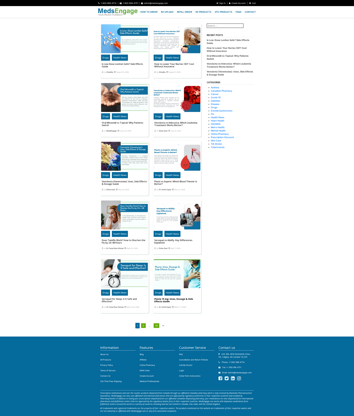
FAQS (238, 12)
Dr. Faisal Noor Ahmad (114, 248)
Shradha (109, 72)
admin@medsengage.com (156, 3)
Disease (215, 104)
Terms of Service (107, 370)
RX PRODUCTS (203, 12)
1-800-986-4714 (108, 3)
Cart (254, 3)
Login (181, 370)
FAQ (181, 354)
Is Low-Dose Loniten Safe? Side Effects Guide (122, 65)
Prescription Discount (222, 137)
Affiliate (143, 360)
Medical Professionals (149, 381)
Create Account (238, 3)
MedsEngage (111, 131)
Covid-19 (216, 97)
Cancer (214, 94)
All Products (105, 360)
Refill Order (145, 370)
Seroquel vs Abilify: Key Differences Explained (173, 241)
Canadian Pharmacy (221, 90)
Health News (120, 57)
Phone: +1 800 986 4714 (232, 362)
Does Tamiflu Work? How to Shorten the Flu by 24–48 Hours (123, 241)
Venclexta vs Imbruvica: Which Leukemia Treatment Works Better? (175, 123)
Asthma (215, 87)
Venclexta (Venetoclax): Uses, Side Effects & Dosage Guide (124, 182)
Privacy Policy (106, 365)
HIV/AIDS (215, 124)
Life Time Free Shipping (111, 381)
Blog (142, 354)
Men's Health (218, 127)
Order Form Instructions (189, 376)
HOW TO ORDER (149, 12)
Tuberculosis (218, 147)
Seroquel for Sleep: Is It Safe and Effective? (119, 300)
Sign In (222, 3)
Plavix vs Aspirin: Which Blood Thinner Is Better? (175, 182)
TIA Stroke (216, 143)
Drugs (105, 57)
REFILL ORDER (184, 12)
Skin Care (216, 140)
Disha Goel (163, 131)
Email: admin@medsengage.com (237, 372)
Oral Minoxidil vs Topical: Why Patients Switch (122, 123)
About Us (104, 354)
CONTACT (250, 12)
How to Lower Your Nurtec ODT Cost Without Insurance (174, 65)
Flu (212, 114)
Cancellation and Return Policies (193, 360)
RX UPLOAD (167, 12)
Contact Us (105, 376)
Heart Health (217, 120)
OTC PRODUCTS (223, 12)
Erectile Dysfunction (221, 110)
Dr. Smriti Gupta (165, 190)
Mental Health (218, 130)
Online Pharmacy (220, 134)
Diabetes (215, 100)
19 (156, 325)
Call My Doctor (185, 365)
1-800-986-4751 (130, 3)
